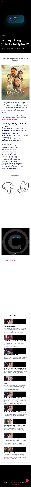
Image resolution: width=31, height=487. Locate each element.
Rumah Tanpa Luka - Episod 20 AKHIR (15, 368)
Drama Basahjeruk (13, 1)
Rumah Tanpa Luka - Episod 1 (13, 411)
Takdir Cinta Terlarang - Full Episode (15, 340)
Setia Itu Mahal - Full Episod (12, 453)
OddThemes (14, 482)
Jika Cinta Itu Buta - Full (11, 354)
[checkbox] (27, 480)
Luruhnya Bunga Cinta (9, 119)
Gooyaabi (15, 484)
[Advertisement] (15, 212)
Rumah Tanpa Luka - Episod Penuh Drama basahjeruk (14, 325)
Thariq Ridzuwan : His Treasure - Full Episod (15, 382)
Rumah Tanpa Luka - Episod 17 (13, 439)
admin (4, 48)
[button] (2, 2)
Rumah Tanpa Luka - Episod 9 (13, 397)
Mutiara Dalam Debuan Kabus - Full (14, 425)
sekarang (4, 36)
